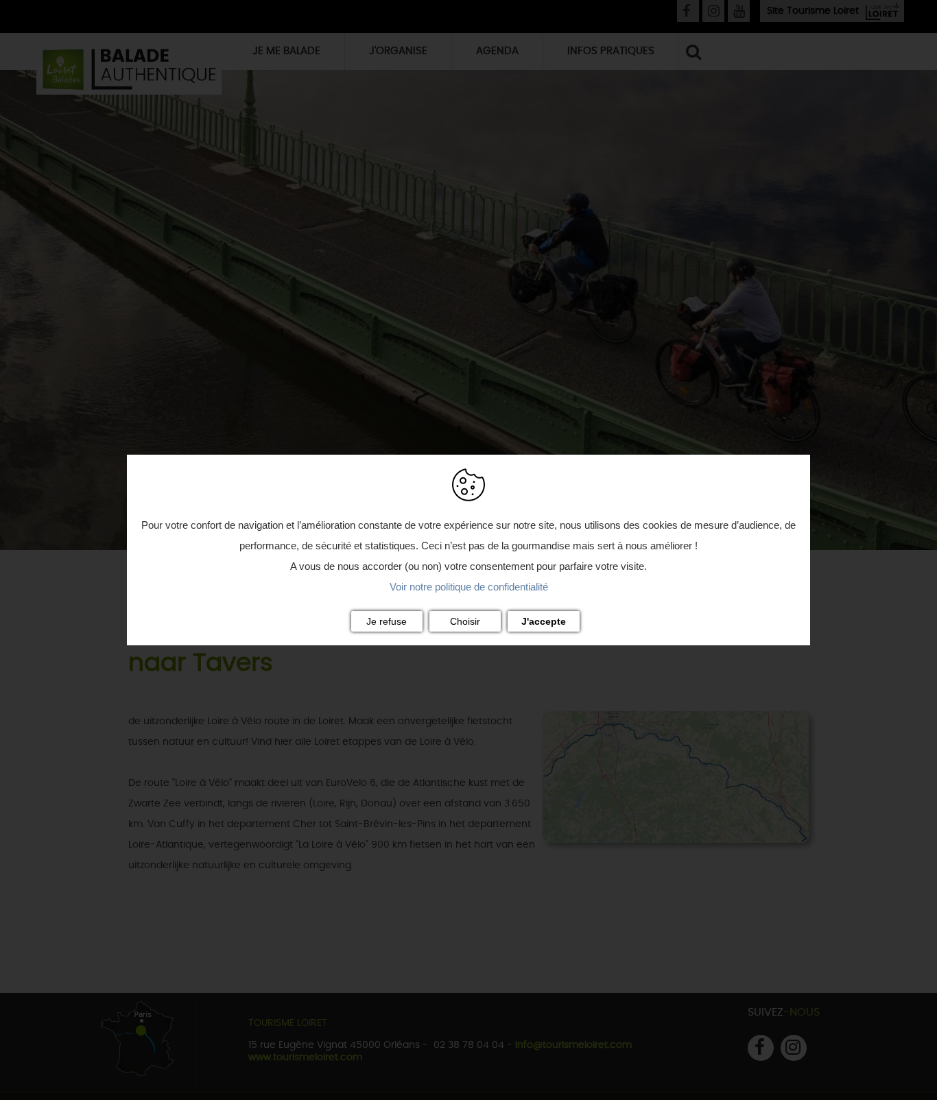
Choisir (465, 621)
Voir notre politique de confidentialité (469, 587)
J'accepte (543, 621)
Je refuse (386, 621)
